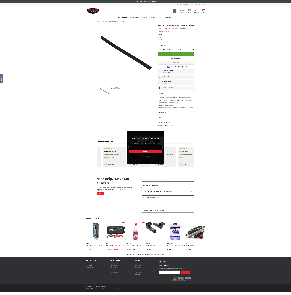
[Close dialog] (162, 133)
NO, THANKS (145, 156)
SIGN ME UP (145, 152)
